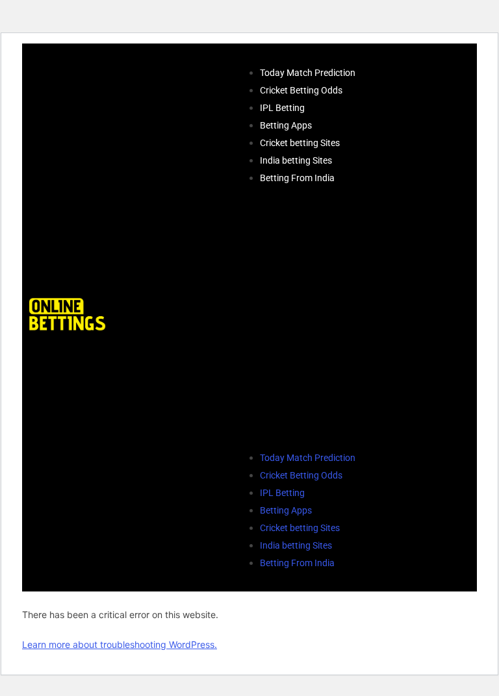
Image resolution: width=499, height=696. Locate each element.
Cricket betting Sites (300, 143)
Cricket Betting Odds (301, 90)
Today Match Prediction (307, 73)
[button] (294, 317)
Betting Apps (286, 125)
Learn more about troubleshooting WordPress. (119, 644)
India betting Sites (296, 160)
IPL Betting (282, 108)
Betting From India (297, 178)
